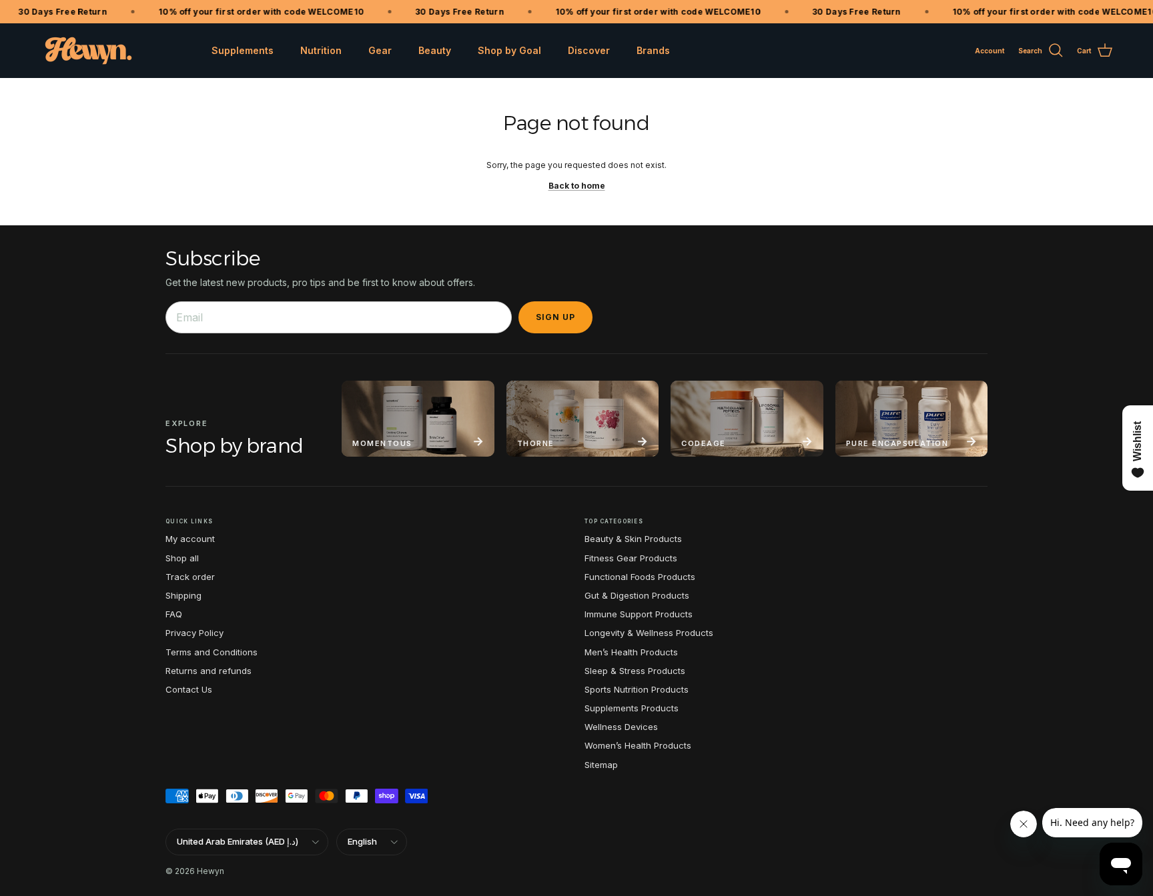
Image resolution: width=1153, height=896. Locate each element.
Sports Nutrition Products (637, 689)
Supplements (243, 50)
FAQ (173, 614)
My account (190, 538)
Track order (190, 576)
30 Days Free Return (55, 12)
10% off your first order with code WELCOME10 (253, 12)
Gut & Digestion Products (637, 595)
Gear (380, 50)
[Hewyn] (88, 51)
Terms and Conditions (211, 652)
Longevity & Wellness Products (649, 632)
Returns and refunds (208, 670)
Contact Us (188, 689)
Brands (653, 50)
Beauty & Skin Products (633, 538)
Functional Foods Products (640, 576)
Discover (589, 50)
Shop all (182, 558)
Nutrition (321, 50)
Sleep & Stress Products (635, 670)
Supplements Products (632, 708)
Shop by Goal (509, 50)
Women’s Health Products (638, 745)
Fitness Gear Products (631, 558)
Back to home (576, 186)
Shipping (183, 595)
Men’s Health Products (631, 652)
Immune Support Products (639, 614)
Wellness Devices (621, 726)
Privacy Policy (194, 632)
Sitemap (601, 764)
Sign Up (555, 317)
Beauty (434, 50)
